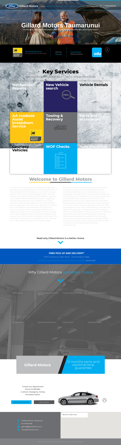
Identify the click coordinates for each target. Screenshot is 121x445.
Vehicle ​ (58, 52)
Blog (66, 6)
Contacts (81, 6)
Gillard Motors (28, 6)
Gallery (73, 6)
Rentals (58, 54)
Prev (2, 22)
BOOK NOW (90, 260)
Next (118, 22)
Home (43, 6)
